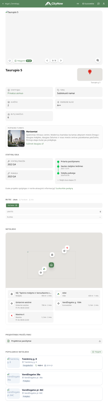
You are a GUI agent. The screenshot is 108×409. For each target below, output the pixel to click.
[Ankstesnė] (47, 60)
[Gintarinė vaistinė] (40, 272)
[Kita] (61, 60)
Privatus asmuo (15, 93)
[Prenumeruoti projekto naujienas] (10, 61)
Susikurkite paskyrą (64, 188)
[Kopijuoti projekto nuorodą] (78, 4)
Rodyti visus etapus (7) (68, 180)
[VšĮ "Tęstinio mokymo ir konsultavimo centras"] (52, 254)
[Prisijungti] (104, 4)
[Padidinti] (97, 60)
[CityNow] (54, 4)
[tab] (12, 205)
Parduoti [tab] (24, 200)
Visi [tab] (32, 200)
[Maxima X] (67, 247)
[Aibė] (44, 269)
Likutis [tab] (15, 200)
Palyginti (24, 60)
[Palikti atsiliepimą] (98, 4)
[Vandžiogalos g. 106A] (64, 250)
